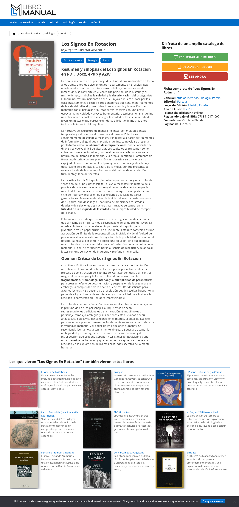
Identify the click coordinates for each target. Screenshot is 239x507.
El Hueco (191, 452)
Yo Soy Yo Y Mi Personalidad (202, 412)
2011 (189, 109)
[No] (234, 502)
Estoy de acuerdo (213, 501)
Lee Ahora (197, 76)
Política (83, 22)
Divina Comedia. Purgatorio (129, 452)
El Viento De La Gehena (54, 372)
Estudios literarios (30, 33)
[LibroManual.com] (33, 10)
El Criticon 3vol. (122, 412)
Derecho (41, 22)
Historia (55, 22)
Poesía (63, 33)
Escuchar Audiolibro (197, 57)
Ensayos (118, 372)
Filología (50, 33)
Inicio (13, 22)
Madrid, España (198, 105)
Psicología (69, 22)
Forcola (182, 101)
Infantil (95, 22)
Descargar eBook (197, 67)
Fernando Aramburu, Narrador (58, 452)
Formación (26, 22)
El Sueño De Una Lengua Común (204, 372)
